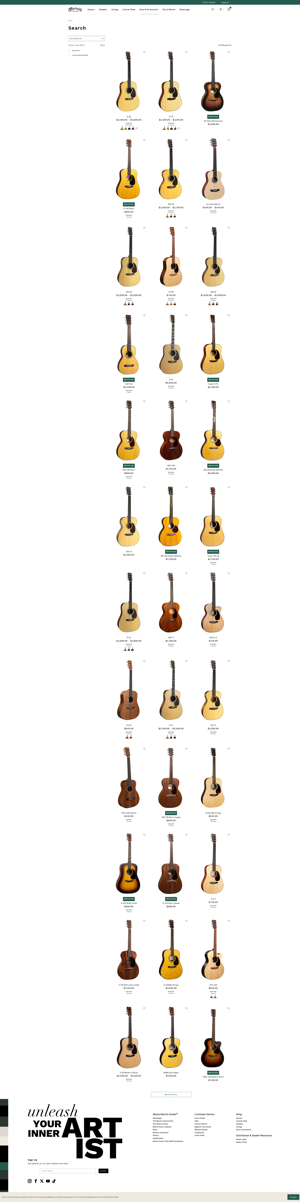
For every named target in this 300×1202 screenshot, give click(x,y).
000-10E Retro (129, 470)
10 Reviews (129, 733)
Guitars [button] (91, 9)
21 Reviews (171, 125)
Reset (102, 45)
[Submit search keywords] (212, 9)
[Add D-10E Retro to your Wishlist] (144, 140)
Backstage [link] (184, 9)
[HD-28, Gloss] (125, 303)
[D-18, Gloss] (164, 128)
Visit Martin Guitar (160, 1124)
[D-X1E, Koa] (127, 737)
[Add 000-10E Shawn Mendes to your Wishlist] (186, 487)
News (155, 1129)
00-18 (213, 725)
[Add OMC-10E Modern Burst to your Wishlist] (228, 1008)
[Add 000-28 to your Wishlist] (186, 140)
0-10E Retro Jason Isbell (129, 985)
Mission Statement (161, 1132)
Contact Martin (201, 1124)
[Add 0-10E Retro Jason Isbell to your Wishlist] (144, 920)
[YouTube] (48, 1181)
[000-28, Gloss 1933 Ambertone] (174, 216)
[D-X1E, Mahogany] (131, 737)
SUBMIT (103, 1171)
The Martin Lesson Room (163, 1121)
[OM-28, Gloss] (209, 303)
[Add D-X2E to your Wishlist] (186, 227)
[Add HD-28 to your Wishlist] (144, 227)
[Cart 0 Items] (228, 10)
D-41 (171, 725)
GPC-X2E (213, 985)
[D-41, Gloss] (167, 737)
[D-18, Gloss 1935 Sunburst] (171, 128)
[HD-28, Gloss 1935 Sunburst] (129, 303)
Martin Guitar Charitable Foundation (168, 1141)
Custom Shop (241, 1121)
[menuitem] (91, 9)
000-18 (129, 551)
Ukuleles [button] (103, 9)
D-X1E (128, 725)
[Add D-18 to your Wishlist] (186, 52)
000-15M (171, 465)
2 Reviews (129, 217)
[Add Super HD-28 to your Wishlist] (228, 487)
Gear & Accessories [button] (148, 9)
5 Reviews (171, 646)
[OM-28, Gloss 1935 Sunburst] (213, 303)
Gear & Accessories (243, 1129)
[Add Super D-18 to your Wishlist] (228, 315)
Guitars (239, 1118)
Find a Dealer (208, 2)
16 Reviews (129, 300)
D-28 (129, 116)
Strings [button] (114, 9)
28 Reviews (129, 125)
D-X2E (171, 292)
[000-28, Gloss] (167, 216)
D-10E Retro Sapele (171, 903)
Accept (293, 1197)
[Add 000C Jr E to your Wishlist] (228, 573)
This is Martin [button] (168, 9)
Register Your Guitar (203, 1127)
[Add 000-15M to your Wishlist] (186, 401)
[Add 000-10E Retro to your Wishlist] (144, 401)
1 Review (128, 392)
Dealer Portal (241, 1142)
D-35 (129, 637)
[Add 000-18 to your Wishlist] (144, 487)
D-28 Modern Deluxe (129, 1072)
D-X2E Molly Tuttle (129, 903)
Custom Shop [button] (129, 9)
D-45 (171, 379)
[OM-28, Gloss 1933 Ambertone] (217, 303)
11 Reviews (171, 474)
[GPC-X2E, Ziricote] (211, 996)
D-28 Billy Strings (171, 985)
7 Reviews (129, 821)
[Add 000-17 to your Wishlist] (186, 573)
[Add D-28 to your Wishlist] (144, 52)
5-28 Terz (129, 384)
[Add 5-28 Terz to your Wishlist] (144, 315)
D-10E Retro (129, 208)
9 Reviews (213, 212)
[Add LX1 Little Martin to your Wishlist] (228, 140)
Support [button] (225, 2)
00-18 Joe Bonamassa (213, 121)
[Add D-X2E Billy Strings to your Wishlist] (228, 748)
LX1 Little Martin (213, 204)
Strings (239, 1127)
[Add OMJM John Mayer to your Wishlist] (186, 1008)
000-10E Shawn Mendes (171, 556)
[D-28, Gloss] (122, 128)
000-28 (171, 204)
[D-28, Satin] (126, 128)
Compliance (199, 1132)
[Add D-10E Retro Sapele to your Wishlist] (186, 834)
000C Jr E (213, 637)
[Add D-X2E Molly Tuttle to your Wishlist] (144, 834)
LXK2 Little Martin (129, 813)
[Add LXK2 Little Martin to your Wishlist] (144, 748)
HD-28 (129, 292)
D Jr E (213, 899)
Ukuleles (239, 1124)
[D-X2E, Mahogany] (167, 303)
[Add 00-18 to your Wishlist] (228, 661)
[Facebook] (36, 1181)
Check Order (199, 1135)
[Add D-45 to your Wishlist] (186, 315)
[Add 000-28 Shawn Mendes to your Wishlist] (228, 401)
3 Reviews (213, 300)
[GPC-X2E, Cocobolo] (215, 996)
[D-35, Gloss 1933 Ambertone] (132, 649)
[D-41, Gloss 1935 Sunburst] (171, 737)
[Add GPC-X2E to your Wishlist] (228, 920)
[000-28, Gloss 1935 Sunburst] (171, 216)
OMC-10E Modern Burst (213, 1077)
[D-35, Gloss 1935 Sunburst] (129, 649)
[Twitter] (42, 1181)
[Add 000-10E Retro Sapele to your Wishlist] (186, 748)
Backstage (157, 1118)
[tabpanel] (150, 567)
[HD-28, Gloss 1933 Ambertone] (132, 303)
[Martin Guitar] (75, 9)
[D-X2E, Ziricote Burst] (174, 303)
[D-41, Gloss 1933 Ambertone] (174, 737)
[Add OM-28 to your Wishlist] (228, 227)
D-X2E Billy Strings (213, 813)
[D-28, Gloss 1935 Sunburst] (129, 128)
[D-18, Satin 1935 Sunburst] (175, 128)
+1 (136, 128)
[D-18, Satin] (168, 128)
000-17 (171, 637)
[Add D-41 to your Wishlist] (186, 661)
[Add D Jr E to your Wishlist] (228, 834)
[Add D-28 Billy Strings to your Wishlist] (186, 920)
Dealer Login (241, 1139)
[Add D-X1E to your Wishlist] (144, 661)
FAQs (197, 1121)
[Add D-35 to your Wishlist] (144, 573)
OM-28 (213, 292)
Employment (158, 1138)
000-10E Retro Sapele (171, 817)
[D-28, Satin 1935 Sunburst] (133, 128)
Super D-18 (213, 384)
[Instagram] (30, 1181)
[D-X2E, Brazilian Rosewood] (171, 303)
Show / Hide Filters (76, 45)
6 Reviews (171, 212)
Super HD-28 (213, 556)
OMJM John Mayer (171, 1072)
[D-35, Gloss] (125, 649)
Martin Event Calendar (162, 1127)
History (156, 1135)
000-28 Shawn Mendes (213, 470)
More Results (171, 1094)
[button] (222, 9)
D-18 (171, 116)
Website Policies (201, 1129)
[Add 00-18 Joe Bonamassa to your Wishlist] (228, 52)
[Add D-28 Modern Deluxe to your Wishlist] (144, 1008)
